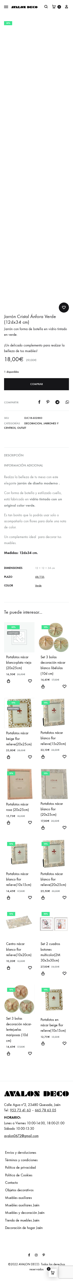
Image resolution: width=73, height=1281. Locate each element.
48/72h (39, 577)
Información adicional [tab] (23, 465)
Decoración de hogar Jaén (24, 1228)
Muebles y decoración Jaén (24, 1213)
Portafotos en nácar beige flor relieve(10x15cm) (53, 1025)
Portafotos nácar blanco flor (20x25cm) (52, 809)
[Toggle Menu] (6, 7)
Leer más (8, 683)
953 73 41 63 (20, 1110)
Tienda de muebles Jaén (22, 1220)
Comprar (36, 384)
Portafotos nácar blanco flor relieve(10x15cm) (18, 879)
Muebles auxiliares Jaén (22, 1205)
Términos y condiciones (21, 1160)
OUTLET (21, 428)
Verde (38, 585)
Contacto (11, 1183)
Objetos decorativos (19, 1190)
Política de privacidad (20, 1167)
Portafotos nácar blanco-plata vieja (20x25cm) (18, 662)
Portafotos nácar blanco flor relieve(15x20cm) (53, 738)
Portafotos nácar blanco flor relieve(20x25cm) (53, 879)
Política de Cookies (18, 1175)
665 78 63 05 (45, 1110)
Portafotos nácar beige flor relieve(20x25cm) (19, 738)
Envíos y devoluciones (20, 1153)
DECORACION (33, 423)
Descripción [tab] (14, 455)
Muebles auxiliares (18, 1198)
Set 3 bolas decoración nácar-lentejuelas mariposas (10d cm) (18, 1029)
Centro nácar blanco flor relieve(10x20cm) (18, 949)
